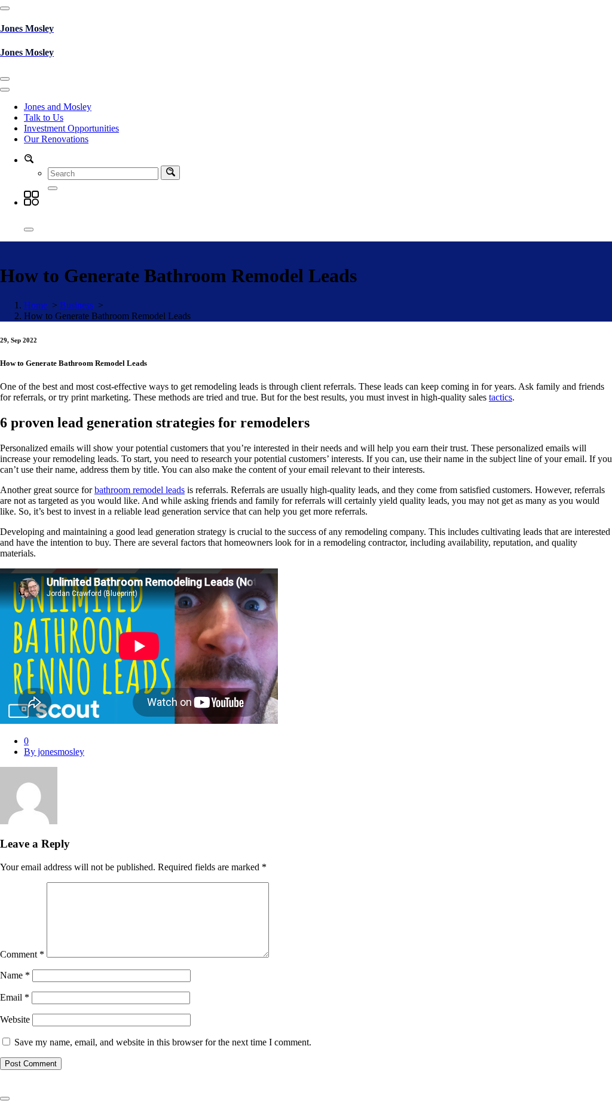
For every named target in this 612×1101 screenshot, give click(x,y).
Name (15, 975)
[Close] (28, 229)
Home (35, 305)
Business (76, 305)
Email (14, 997)
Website (15, 1019)
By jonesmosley (54, 752)
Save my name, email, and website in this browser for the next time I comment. (162, 1042)
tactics (500, 397)
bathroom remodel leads (139, 490)
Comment (22, 954)
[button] (28, 160)
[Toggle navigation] (5, 79)
